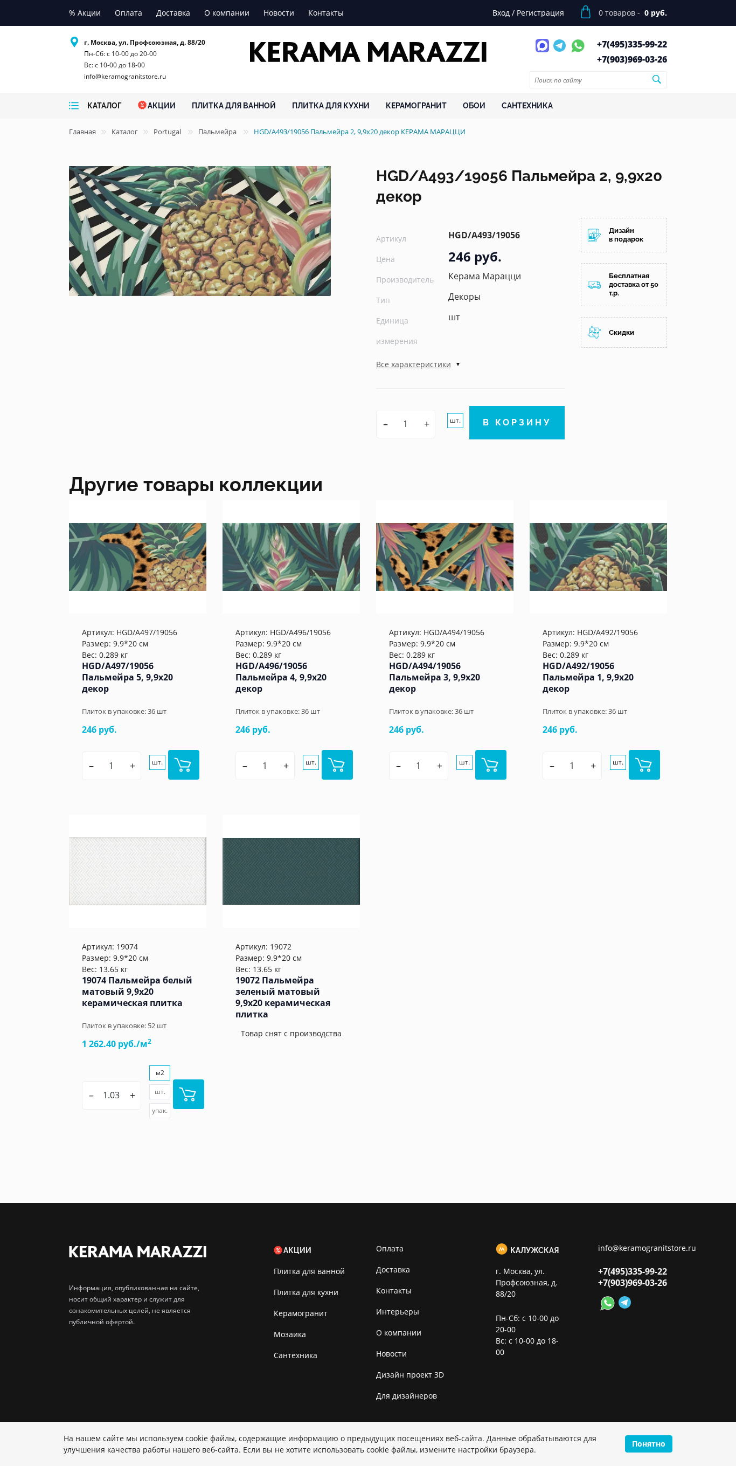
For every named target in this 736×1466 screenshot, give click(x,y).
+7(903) (632, 59)
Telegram (560, 52)
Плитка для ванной (309, 1271)
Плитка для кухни (306, 1292)
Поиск (656, 79)
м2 (160, 1072)
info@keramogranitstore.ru (125, 76)
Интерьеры (397, 1311)
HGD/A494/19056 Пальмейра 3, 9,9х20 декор (434, 677)
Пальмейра (218, 131)
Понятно (648, 1444)
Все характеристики (413, 364)
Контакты (394, 1290)
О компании (398, 1332)
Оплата (390, 1248)
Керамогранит (301, 1313)
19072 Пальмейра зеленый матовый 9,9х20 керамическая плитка (282, 997)
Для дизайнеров (406, 1396)
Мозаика (290, 1334)
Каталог (125, 131)
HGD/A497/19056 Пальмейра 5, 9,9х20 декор (127, 677)
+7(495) (632, 44)
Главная (82, 131)
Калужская (534, 1250)
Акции (297, 1250)
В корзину (517, 422)
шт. (455, 420)
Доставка (393, 1269)
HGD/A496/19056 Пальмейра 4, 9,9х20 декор (281, 677)
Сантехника (295, 1355)
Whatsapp (577, 52)
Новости (391, 1353)
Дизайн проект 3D (410, 1374)
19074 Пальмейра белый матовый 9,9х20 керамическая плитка (137, 991)
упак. (160, 1110)
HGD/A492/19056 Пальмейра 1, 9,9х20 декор (588, 677)
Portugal (168, 131)
